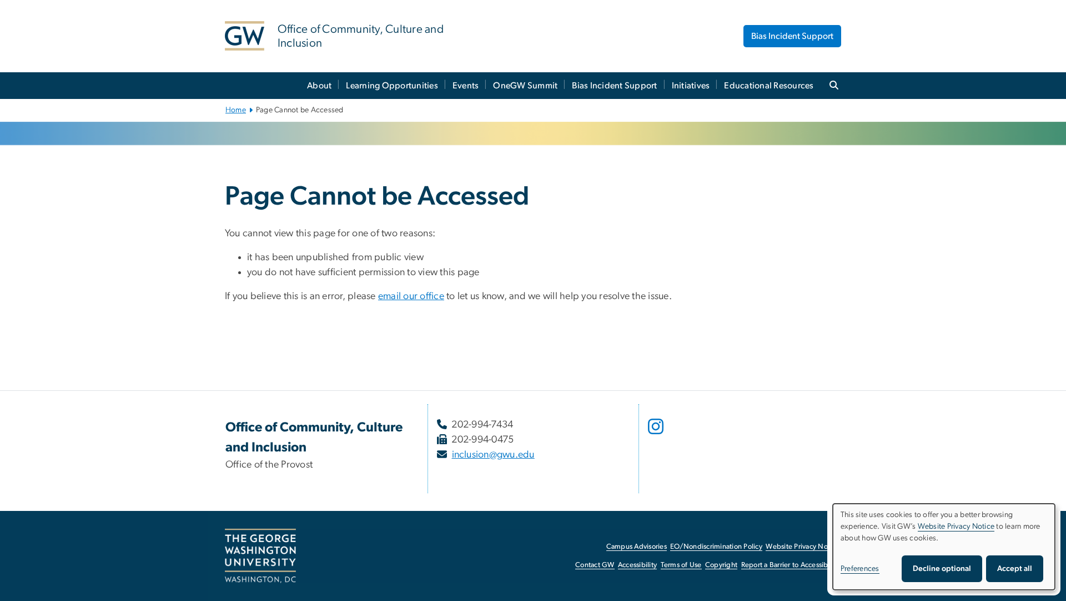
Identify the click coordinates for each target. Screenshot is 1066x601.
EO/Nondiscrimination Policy (716, 546)
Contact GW (595, 565)
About (319, 85)
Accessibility (637, 565)
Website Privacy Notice (802, 546)
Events (465, 85)
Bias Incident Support (792, 36)
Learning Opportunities (392, 85)
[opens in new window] (657, 434)
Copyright (721, 565)
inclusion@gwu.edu (493, 455)
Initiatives (691, 85)
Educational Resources (768, 85)
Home (235, 110)
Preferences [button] (860, 569)
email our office (411, 296)
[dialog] (944, 547)
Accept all (1014, 569)
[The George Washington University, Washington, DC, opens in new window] (260, 556)
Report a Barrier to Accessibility (790, 565)
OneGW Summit (525, 85)
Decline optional (942, 569)
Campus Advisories (636, 546)
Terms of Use (681, 565)
